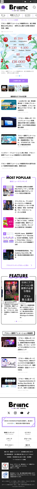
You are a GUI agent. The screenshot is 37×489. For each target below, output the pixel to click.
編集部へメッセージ (15, 451)
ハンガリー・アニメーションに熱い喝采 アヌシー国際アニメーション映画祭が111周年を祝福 (18, 155)
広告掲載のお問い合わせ (27, 451)
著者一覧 (6, 451)
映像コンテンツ (15, 15)
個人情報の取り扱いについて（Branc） (24, 454)
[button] (5, 53)
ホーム (3, 15)
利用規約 (9, 457)
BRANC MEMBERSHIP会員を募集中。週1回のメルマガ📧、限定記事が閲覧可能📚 (18, 422)
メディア (9, 439)
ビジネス (27, 15)
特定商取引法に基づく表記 (19, 457)
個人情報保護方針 (9, 454)
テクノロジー (9, 445)
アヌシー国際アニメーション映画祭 (18, 333)
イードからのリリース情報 (19, 459)
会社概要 (29, 457)
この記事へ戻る (18, 81)
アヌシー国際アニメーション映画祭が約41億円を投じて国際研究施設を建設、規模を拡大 (18, 166)
